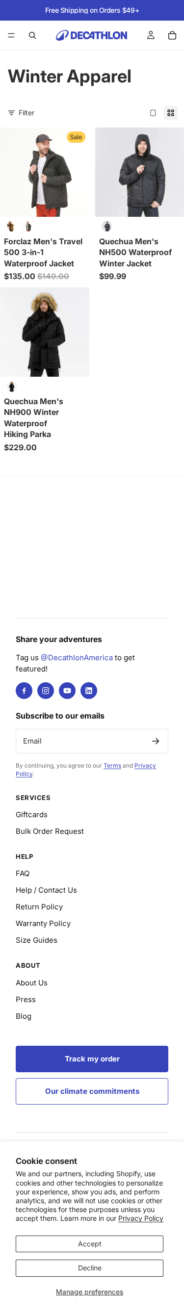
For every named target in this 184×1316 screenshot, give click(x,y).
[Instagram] (45, 690)
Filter (26, 112)
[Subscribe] (155, 741)
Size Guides (36, 940)
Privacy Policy (140, 1218)
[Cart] (172, 35)
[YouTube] (67, 690)
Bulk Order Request (50, 831)
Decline (90, 1268)
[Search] (32, 35)
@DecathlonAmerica (77, 657)
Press (26, 999)
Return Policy (39, 906)
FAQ (22, 873)
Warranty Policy (43, 923)
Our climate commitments (92, 1091)
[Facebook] (24, 690)
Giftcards (32, 814)
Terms (112, 765)
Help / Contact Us (46, 890)
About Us (32, 982)
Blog (23, 1016)
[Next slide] (165, 101)
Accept (90, 1243)
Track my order (92, 1058)
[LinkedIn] (88, 690)
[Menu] (11, 35)
